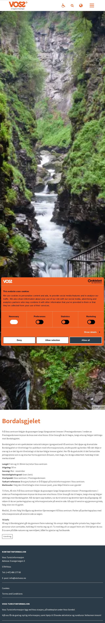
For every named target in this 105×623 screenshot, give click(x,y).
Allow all (86, 340)
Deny (19, 340)
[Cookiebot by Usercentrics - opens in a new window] (90, 281)
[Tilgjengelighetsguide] (63, 6)
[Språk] (81, 6)
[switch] (39, 322)
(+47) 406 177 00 (13, 572)
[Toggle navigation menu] (92, 5)
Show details (90, 332)
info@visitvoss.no (17, 578)
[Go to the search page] (72, 5)
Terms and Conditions (12, 593)
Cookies (5, 588)
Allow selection (52, 340)
